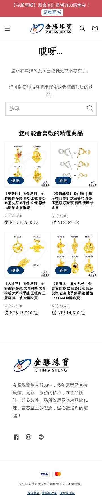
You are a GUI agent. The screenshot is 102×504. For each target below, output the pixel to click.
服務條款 (33, 493)
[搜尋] (90, 108)
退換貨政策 (67, 493)
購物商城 (52, 12)
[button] (7, 28)
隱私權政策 (49, 493)
